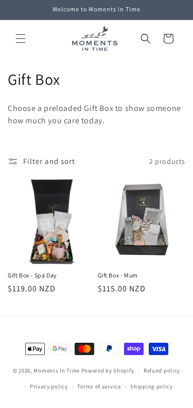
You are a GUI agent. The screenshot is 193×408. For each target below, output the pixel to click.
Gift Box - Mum (118, 275)
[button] (20, 38)
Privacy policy (49, 386)
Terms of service (98, 386)
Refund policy (162, 370)
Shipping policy (151, 386)
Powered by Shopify (107, 370)
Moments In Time (56, 370)
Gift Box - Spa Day (32, 275)
